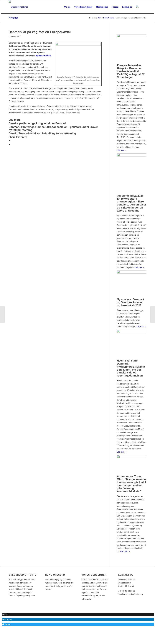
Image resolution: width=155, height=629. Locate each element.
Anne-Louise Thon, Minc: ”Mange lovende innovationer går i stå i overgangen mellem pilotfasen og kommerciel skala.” (131, 483)
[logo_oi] (18, 6)
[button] (5, 614)
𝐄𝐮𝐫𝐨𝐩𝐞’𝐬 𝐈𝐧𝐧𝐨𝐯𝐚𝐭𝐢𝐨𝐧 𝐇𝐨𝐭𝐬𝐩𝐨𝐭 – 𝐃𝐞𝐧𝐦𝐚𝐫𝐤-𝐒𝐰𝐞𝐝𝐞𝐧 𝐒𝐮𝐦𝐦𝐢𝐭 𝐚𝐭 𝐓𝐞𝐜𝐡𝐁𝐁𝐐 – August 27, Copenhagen (131, 71)
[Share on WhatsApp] (12, 144)
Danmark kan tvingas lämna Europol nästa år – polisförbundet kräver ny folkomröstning (53, 128)
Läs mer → (122, 150)
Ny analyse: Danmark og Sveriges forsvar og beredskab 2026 (130, 302)
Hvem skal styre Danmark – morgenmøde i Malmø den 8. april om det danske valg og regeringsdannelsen (131, 367)
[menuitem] (67, 6)
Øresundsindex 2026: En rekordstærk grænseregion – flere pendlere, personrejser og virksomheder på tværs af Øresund (131, 203)
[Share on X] (12, 140)
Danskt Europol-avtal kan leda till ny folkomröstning (42, 133)
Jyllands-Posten (43, 55)
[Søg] (143, 6)
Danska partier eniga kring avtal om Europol (37, 123)
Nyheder (13, 17)
